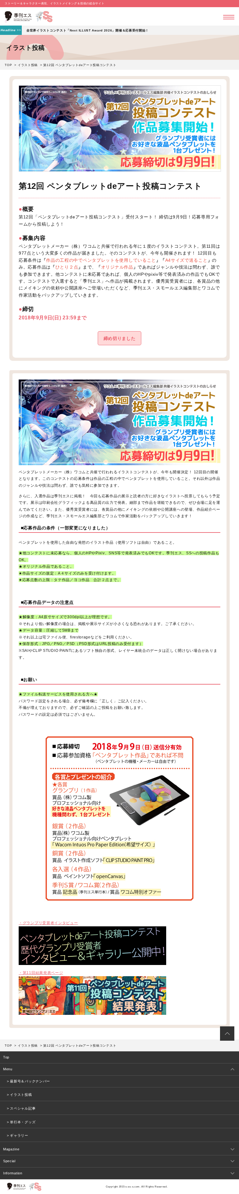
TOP (8, 65)
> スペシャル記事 (21, 1108)
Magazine (11, 1149)
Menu (7, 1069)
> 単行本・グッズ (21, 1122)
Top (6, 1057)
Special (9, 1161)
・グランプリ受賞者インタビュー (48, 923)
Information (12, 1173)
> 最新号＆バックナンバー (28, 1081)
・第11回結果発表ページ (41, 973)
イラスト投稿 (28, 65)
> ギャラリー (17, 1135)
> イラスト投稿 (19, 1094)
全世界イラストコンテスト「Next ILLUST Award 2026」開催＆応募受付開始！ (87, 30)
